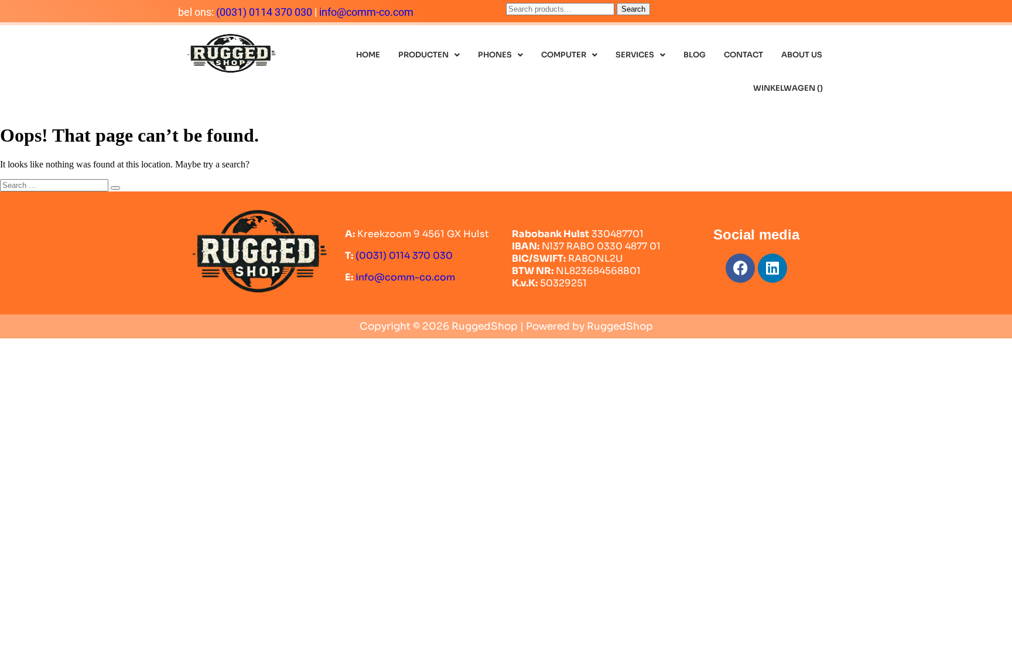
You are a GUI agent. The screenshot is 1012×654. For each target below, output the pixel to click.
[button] (429, 55)
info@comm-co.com (366, 12)
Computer (563, 55)
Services (635, 55)
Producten (423, 55)
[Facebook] (740, 268)
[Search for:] (55, 185)
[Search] (115, 188)
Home (368, 55)
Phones (495, 55)
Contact (743, 55)
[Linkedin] (772, 268)
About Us (801, 55)
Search (633, 9)
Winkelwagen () (788, 88)
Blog (694, 55)
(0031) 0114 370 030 (264, 12)
